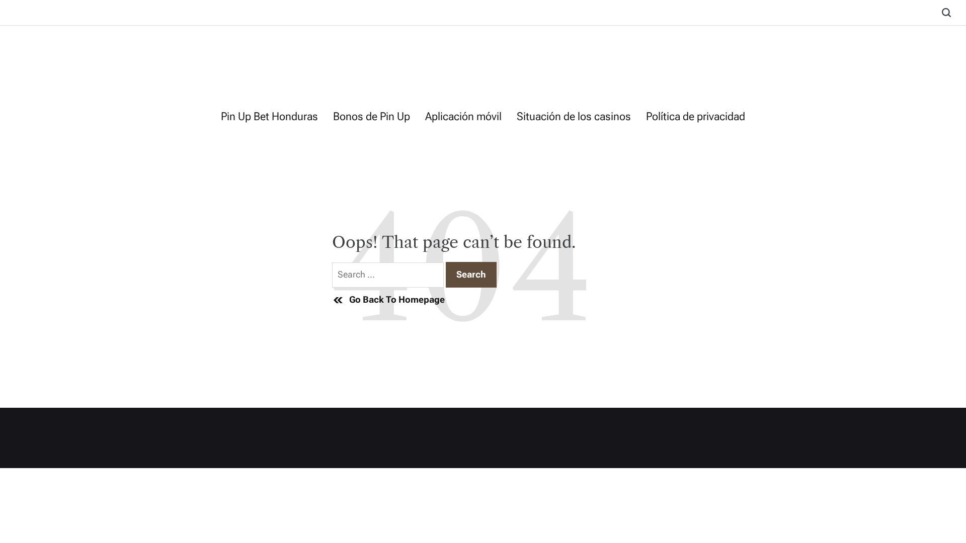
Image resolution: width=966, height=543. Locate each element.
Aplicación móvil (463, 116)
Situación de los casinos (574, 116)
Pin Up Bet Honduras (269, 116)
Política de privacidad (695, 116)
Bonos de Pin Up (371, 116)
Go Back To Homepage (397, 299)
